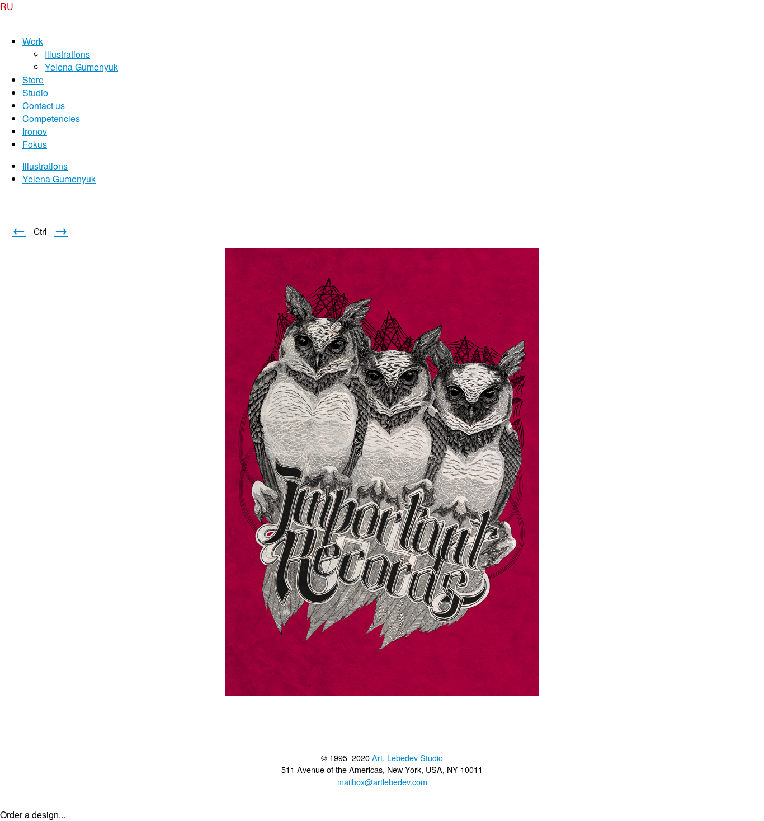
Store (33, 79)
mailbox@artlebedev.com (382, 781)
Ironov (34, 131)
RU (6, 6)
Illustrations (67, 54)
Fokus (34, 144)
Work (32, 41)
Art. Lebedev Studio (407, 757)
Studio (35, 92)
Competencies (51, 118)
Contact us (43, 105)
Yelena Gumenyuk (81, 66)
